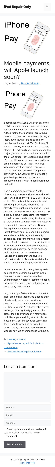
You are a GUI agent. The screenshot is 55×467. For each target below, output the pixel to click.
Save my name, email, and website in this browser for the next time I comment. (27, 432)
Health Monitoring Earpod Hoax (24, 351)
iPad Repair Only (17, 7)
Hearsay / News (16, 339)
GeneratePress (27, 463)
